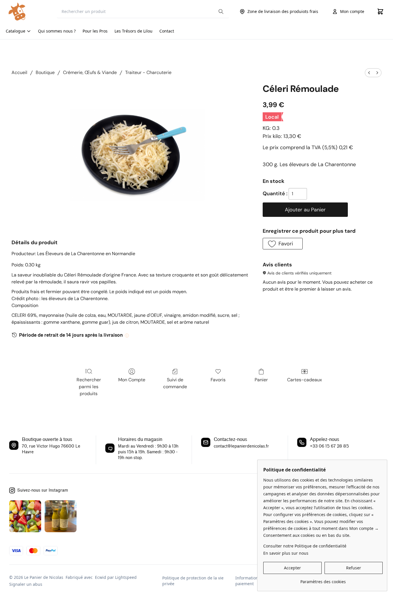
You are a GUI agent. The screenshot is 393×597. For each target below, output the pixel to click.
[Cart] (380, 11)
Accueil (19, 72)
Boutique (45, 72)
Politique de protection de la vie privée (193, 580)
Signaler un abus (25, 584)
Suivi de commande (175, 383)
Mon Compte (131, 380)
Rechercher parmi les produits (89, 387)
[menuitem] (369, 73)
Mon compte (352, 11)
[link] (323, 579)
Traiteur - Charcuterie (148, 72)
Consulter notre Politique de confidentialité (304, 546)
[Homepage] (28, 11)
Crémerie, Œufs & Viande (90, 72)
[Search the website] (221, 11)
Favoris (218, 380)
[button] (282, 243)
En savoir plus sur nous (285, 553)
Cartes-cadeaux (304, 380)
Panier (261, 380)
